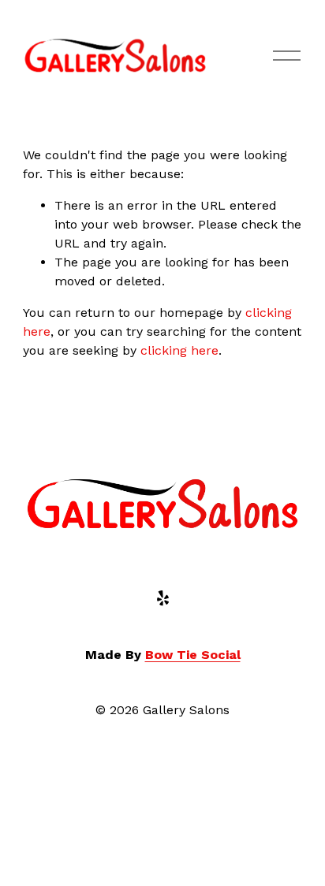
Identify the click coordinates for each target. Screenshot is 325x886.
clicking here (179, 350)
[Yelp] (162, 598)
